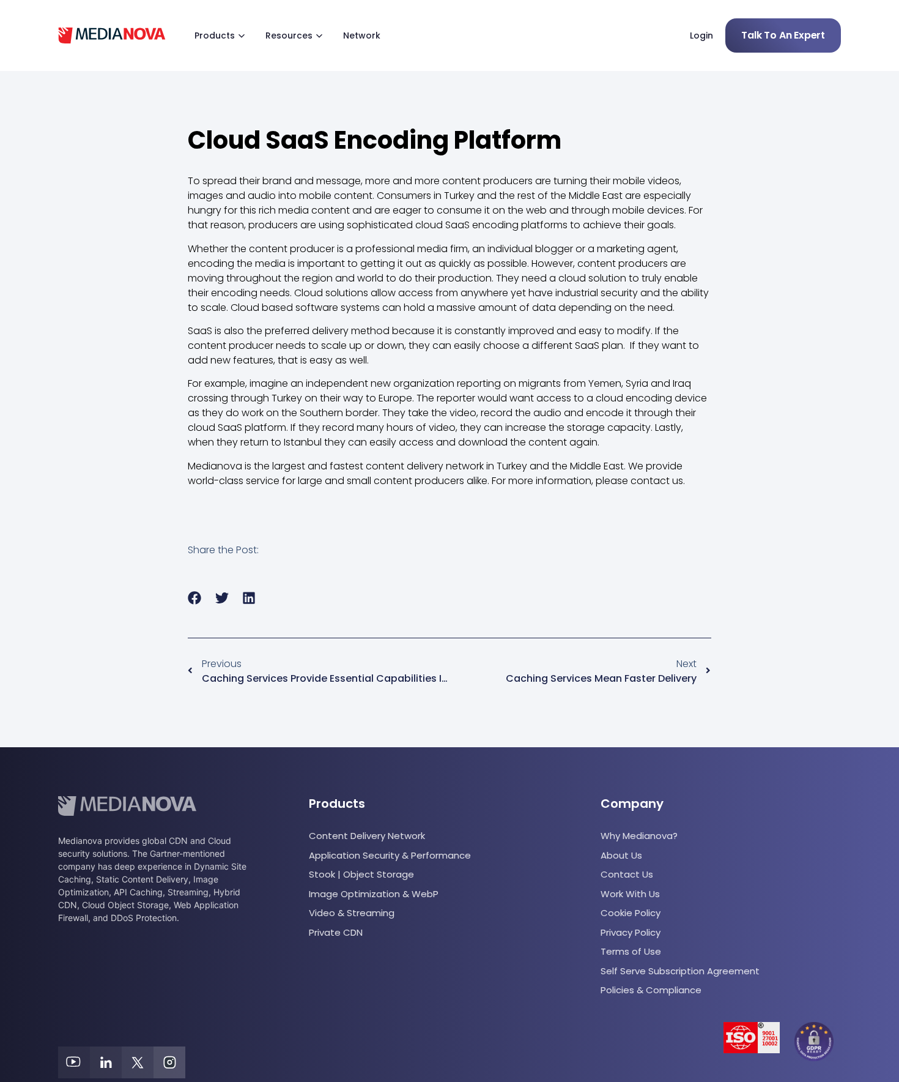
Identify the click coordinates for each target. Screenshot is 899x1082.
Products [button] (214, 35)
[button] (195, 598)
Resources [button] (289, 35)
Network (361, 35)
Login (701, 35)
